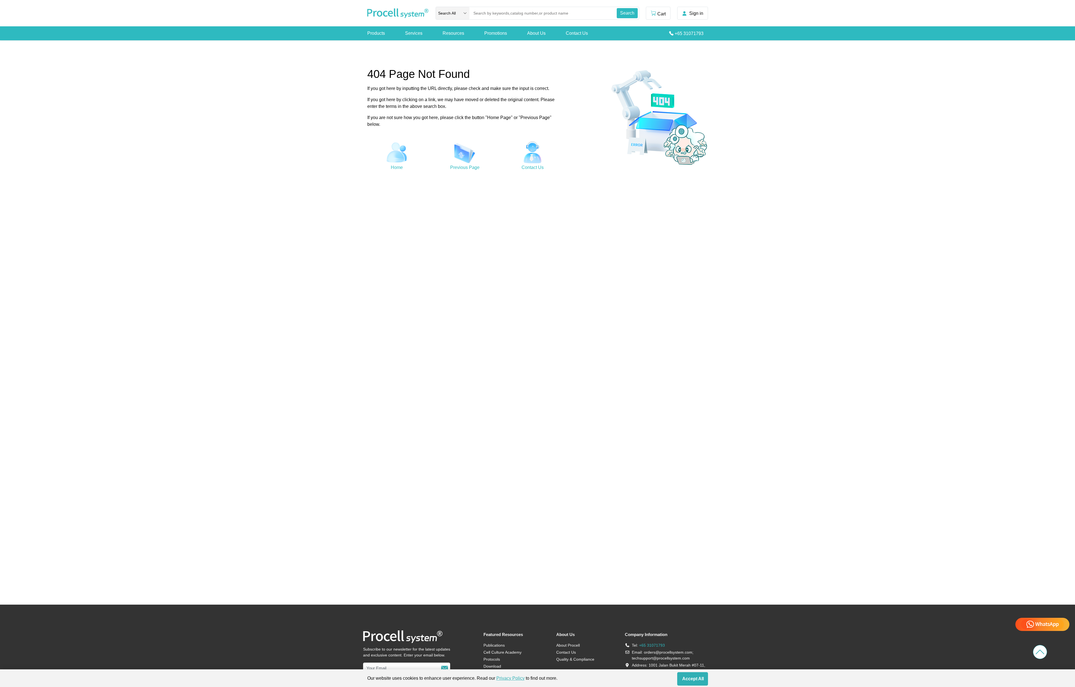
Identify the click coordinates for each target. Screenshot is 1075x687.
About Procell (568, 645)
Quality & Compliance (575, 659)
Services (413, 33)
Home (397, 167)
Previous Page (465, 167)
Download (492, 666)
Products (376, 33)
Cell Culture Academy (502, 652)
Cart (661, 13)
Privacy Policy (510, 678)
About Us (536, 33)
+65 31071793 (689, 33)
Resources (453, 33)
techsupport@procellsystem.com (661, 658)
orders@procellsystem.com (668, 652)
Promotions (495, 33)
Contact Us (577, 33)
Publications (494, 645)
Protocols (491, 659)
